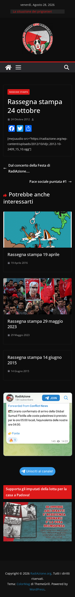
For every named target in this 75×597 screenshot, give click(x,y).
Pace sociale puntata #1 (48, 181)
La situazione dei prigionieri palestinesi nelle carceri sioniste (35, 13)
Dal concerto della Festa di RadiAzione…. (29, 168)
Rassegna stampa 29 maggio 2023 (35, 323)
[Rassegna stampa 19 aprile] (37, 214)
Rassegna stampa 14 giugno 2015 (35, 360)
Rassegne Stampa (18, 91)
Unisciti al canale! (39, 471)
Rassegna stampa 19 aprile (33, 254)
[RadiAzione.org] (8, 67)
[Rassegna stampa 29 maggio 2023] (37, 281)
